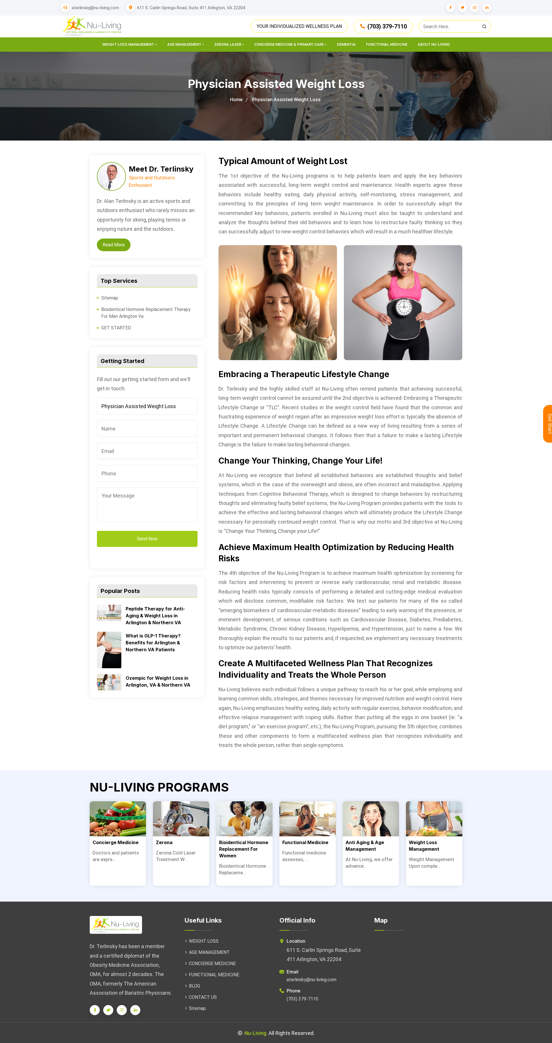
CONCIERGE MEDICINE (212, 963)
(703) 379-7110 (387, 26)
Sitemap (109, 298)
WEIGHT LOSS (203, 941)
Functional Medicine (386, 44)
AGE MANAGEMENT (209, 952)
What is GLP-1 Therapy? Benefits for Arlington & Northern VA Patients (153, 642)
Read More (114, 244)
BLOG (194, 986)
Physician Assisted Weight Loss (286, 99)
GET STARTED (116, 328)
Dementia (346, 44)
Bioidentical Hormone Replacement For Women (243, 849)
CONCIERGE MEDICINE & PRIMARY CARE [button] (289, 44)
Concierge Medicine (116, 842)
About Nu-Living (434, 44)
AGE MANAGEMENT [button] (184, 44)
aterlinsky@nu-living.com (95, 7)
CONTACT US (203, 997)
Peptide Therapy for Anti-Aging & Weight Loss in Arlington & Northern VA (155, 615)
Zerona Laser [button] (227, 44)
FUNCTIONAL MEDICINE (214, 974)
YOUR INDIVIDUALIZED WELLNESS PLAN (299, 26)
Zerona (164, 842)
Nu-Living (255, 1033)
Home (236, 99)
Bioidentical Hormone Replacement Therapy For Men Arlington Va (146, 313)
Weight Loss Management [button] (128, 44)
